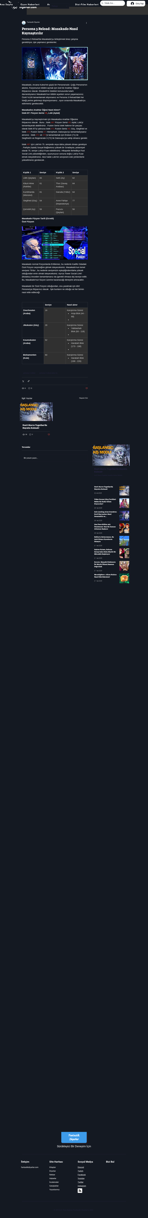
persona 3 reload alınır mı (48, 373)
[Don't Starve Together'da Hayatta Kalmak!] (36, 411)
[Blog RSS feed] (80, 1190)
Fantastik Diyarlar (74, 1137)
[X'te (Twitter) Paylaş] (23, 381)
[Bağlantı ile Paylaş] (29, 381)
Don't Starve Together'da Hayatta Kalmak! (35, 426)
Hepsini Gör (83, 398)
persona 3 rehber (29, 373)
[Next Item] (125, 455)
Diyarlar (52, 1171)
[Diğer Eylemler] (86, 22)
